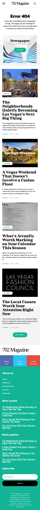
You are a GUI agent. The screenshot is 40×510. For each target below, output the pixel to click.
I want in (20, 483)
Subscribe (33, 356)
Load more (19, 335)
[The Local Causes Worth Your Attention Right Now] (20, 283)
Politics (7, 93)
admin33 (5, 134)
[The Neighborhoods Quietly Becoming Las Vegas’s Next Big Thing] (20, 83)
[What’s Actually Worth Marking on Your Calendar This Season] (20, 217)
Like (6, 356)
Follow (20, 356)
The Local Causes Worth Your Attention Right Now (19, 307)
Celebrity (7, 163)
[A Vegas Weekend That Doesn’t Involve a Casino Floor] (20, 153)
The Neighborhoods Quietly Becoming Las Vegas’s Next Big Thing (19, 110)
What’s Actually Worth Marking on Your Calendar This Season (19, 241)
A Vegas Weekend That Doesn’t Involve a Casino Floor (19, 178)
